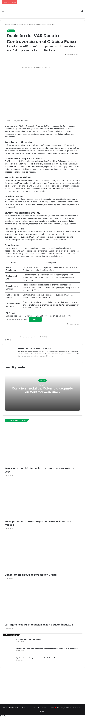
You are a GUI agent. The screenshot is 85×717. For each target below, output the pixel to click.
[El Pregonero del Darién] (42, 11)
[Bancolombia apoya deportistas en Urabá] (42, 552)
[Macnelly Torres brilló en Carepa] (9, 642)
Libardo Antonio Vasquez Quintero (31, 67)
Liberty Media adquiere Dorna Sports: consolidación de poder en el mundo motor (47, 649)
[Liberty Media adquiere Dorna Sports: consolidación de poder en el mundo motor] (9, 651)
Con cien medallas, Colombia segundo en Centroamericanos (42, 390)
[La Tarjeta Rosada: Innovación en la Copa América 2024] (42, 601)
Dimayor (28, 316)
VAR (70, 316)
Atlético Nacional (13, 316)
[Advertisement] (42, 686)
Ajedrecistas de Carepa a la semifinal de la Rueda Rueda (37, 658)
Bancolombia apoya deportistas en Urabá (31, 574)
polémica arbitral (57, 316)
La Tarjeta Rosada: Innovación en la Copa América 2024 (39, 624)
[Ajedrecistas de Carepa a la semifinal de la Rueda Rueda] (9, 661)
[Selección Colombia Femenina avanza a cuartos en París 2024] (42, 445)
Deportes (14, 24)
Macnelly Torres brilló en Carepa (28, 639)
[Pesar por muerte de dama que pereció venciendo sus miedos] (42, 498)
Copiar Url (35, 319)
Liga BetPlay (41, 316)
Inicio (8, 24)
